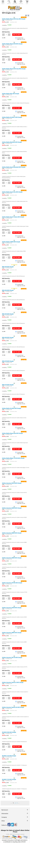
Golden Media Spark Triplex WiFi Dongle (13, 217)
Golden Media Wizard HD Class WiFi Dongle (14, 68)
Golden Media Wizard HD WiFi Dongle (12, 43)
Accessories (8, 11)
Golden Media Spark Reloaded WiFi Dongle (13, 167)
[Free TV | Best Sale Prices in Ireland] (15, 7)
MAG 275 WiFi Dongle (8, 384)
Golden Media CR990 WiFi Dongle (11, 241)
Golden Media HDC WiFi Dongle (10, 93)
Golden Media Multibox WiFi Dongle (12, 142)
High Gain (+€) (21, 39)
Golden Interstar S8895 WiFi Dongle (11, 632)
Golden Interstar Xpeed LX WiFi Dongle (12, 682)
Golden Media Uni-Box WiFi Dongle (11, 408)
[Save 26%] (14, 17)
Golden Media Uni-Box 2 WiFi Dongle (12, 117)
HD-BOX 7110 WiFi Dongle (9, 755)
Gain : (3, 37)
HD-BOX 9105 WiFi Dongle (9, 732)
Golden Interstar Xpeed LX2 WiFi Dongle (13, 707)
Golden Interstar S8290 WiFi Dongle (11, 508)
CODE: (3, 20)
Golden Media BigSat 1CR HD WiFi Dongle (13, 458)
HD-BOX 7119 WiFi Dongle (9, 779)
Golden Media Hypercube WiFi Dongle (12, 433)
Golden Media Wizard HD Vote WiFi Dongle (13, 19)
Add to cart (16, 34)
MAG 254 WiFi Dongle (8, 290)
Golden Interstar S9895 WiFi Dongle (11, 557)
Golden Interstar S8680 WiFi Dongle (11, 533)
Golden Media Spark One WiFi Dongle (12, 192)
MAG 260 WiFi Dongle (8, 337)
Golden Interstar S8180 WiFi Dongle (11, 607)
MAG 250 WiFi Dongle (8, 266)
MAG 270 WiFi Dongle (8, 361)
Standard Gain (20, 38)
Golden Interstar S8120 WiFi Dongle (11, 483)
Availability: (4, 25)
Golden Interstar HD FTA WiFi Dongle (12, 657)
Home (3, 11)
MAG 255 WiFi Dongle (8, 314)
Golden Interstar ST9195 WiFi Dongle (12, 582)
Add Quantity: (6, 32)
